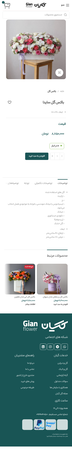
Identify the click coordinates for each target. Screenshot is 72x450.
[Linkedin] (43, 347)
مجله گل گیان (61, 394)
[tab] (63, 183)
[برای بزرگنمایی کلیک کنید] (59, 73)
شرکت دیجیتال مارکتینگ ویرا (53, 436)
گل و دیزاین (62, 363)
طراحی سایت (65, 436)
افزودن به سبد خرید (37, 156)
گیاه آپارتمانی (62, 375)
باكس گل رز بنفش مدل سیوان (55, 297)
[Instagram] (50, 347)
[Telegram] (57, 347)
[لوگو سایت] (36, 5)
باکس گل (52, 91)
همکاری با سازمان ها (59, 387)
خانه (62, 91)
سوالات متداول (61, 381)
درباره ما (30, 363)
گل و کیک (63, 369)
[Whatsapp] (65, 347)
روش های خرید (27, 381)
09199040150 (42, 414)
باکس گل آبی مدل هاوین (24, 297)
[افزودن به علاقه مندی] (9, 102)
